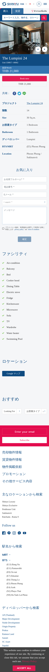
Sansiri (5, 638)
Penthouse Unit (8, 509)
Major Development (10, 619)
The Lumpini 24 (35, 103)
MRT (5, 555)
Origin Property (9, 626)
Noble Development (11, 623)
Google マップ (13, 373)
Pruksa (5, 630)
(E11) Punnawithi (14, 568)
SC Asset (6, 642)
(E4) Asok (11, 587)
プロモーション (14, 474)
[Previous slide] (38, 49)
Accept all (24, 668)
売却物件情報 (12, 452)
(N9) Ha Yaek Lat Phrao (17, 595)
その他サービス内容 (17, 481)
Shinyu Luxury (8, 502)
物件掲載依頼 (12, 466)
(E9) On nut (12, 572)
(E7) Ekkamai (13, 576)
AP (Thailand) (8, 615)
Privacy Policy (29, 661)
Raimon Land (8, 634)
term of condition (33, 229)
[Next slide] (44, 49)
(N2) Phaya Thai (14, 591)
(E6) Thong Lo (13, 580)
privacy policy (19, 229)
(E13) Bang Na (13, 564)
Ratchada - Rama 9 (10, 517)
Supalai (5, 646)
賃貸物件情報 (12, 459)
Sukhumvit (7, 513)
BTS (4, 560)
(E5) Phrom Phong (15, 584)
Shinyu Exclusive (9, 505)
